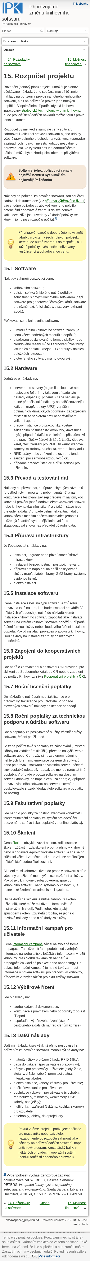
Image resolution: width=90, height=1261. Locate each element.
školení (18, 843)
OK (34, 1256)
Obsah (44, 1203)
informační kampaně (28, 944)
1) (56, 218)
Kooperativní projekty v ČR (64, 676)
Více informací (49, 1256)
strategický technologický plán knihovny (51, 110)
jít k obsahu (80, 3)
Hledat (42, 30)
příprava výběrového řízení (64, 201)
